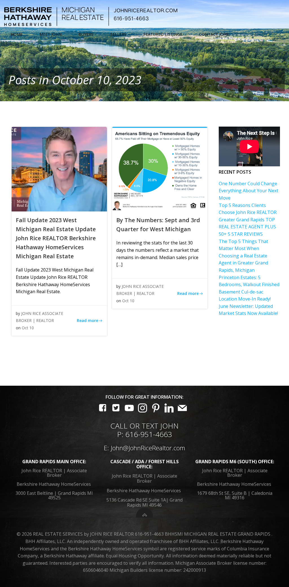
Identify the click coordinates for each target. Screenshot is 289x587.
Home (17, 34)
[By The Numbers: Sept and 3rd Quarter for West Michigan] (159, 169)
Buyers (85, 34)
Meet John (51, 34)
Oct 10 (28, 327)
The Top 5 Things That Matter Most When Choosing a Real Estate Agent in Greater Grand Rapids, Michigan (243, 255)
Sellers (118, 34)
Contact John (214, 34)
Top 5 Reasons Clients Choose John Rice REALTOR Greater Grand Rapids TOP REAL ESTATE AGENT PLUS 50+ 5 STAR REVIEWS (248, 219)
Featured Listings (162, 34)
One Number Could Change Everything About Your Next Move (248, 190)
